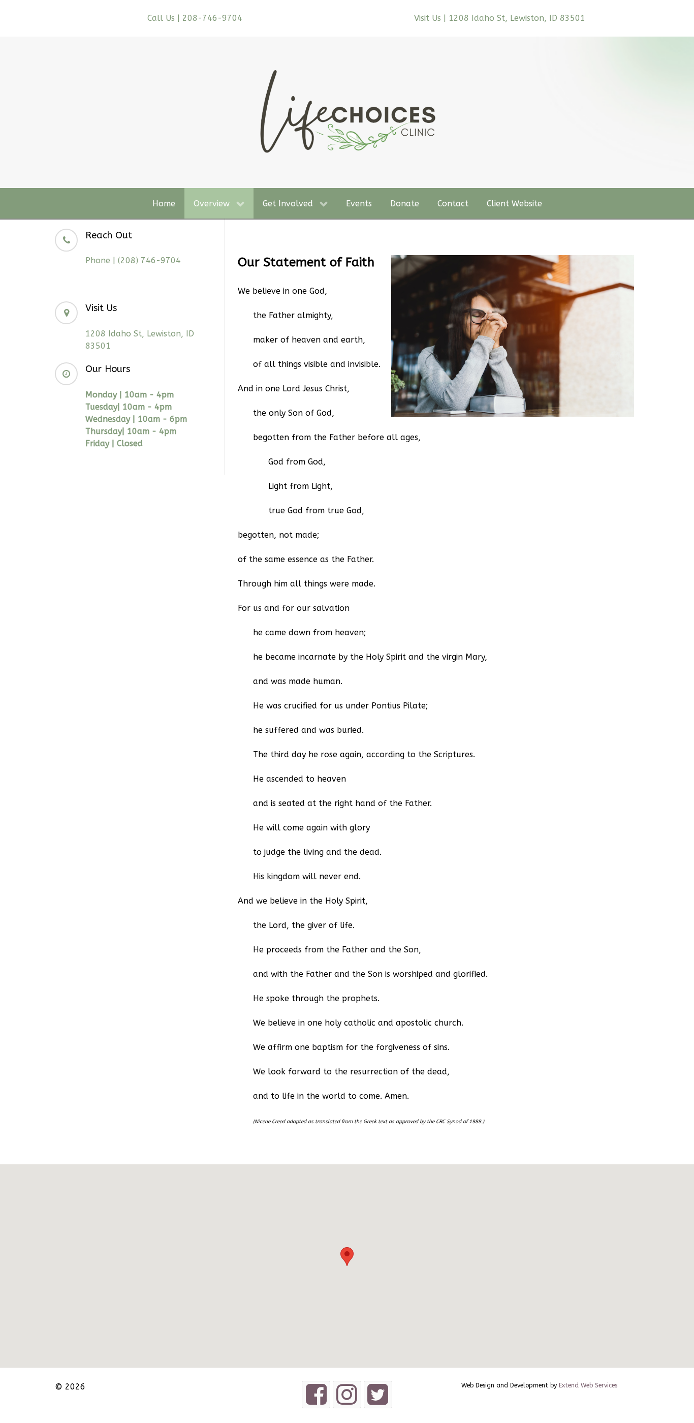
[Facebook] (316, 1394)
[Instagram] (347, 1394)
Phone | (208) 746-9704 (133, 260)
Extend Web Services (588, 1385)
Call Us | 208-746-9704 (194, 18)
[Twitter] (378, 1394)
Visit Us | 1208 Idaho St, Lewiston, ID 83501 (499, 18)
